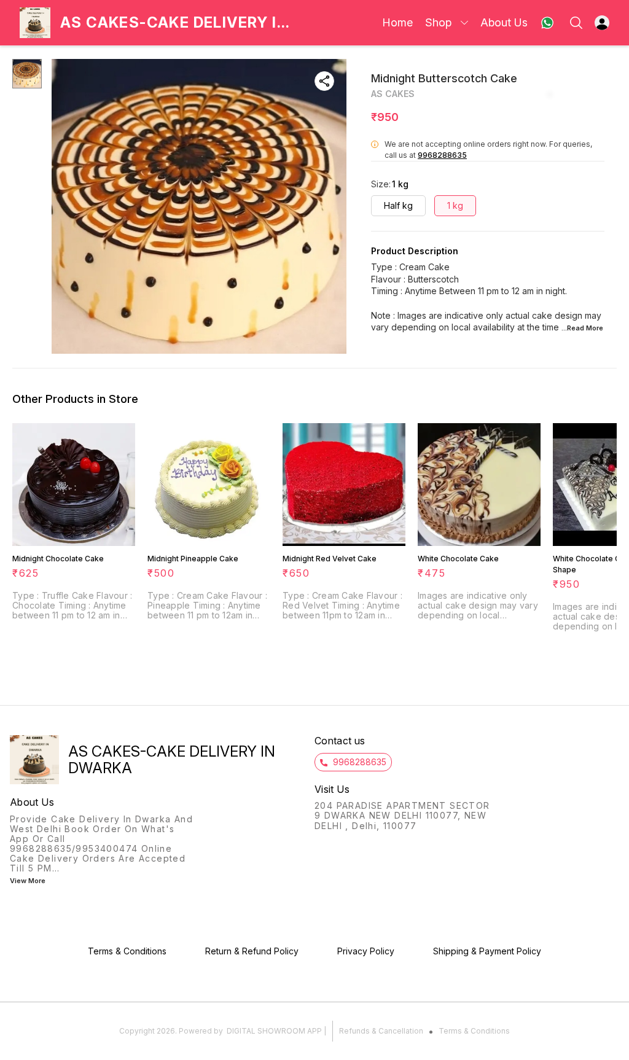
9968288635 (442, 155)
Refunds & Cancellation (381, 1030)
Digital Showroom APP (274, 1030)
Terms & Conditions (474, 1030)
